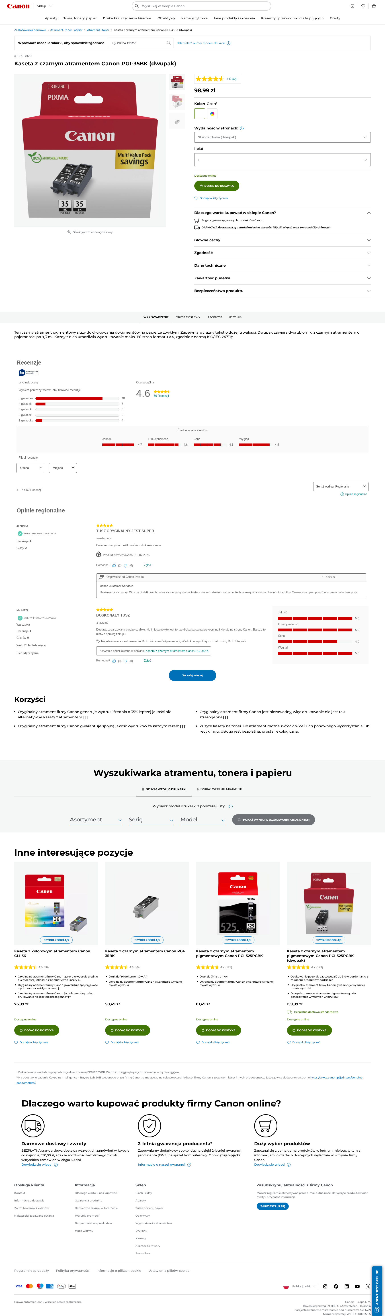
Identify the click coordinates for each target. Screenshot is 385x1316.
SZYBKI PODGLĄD (56, 940)
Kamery (140, 1238)
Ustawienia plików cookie (169, 1271)
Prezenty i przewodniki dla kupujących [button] (292, 18)
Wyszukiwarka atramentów (153, 1223)
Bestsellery (142, 1253)
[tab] (156, 317)
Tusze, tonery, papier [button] (80, 18)
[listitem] (177, 82)
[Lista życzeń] (363, 6)
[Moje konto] (352, 6)
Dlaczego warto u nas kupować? (97, 1193)
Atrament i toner (98, 30)
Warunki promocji (87, 1215)
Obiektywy (142, 1215)
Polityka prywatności (73, 1271)
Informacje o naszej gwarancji (162, 1165)
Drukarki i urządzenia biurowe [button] (127, 18)
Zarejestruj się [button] (272, 1206)
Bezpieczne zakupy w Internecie (96, 1208)
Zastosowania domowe (30, 30)
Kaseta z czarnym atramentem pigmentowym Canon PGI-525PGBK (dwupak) (320, 956)
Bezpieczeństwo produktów (94, 1223)
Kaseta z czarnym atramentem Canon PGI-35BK (145, 953)
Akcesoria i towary (147, 1245)
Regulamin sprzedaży (31, 1271)
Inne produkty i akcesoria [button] (234, 18)
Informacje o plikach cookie (119, 1271)
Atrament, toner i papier (66, 30)
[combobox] (201, 6)
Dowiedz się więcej (36, 1165)
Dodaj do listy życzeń (214, 198)
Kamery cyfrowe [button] (194, 18)
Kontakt (19, 1193)
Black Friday (143, 1193)
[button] (228, 43)
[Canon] (18, 6)
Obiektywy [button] (166, 18)
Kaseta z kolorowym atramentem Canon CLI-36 (52, 953)
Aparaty (140, 1200)
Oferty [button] (335, 18)
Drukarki (141, 1230)
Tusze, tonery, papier (149, 1208)
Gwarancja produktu (88, 1200)
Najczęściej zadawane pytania (34, 1215)
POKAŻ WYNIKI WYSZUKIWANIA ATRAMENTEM (276, 819)
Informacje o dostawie (29, 1200)
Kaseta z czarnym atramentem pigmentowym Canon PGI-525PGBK (229, 953)
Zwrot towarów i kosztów (31, 1208)
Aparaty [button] (51, 18)
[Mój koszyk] (374, 6)
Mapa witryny (84, 1230)
